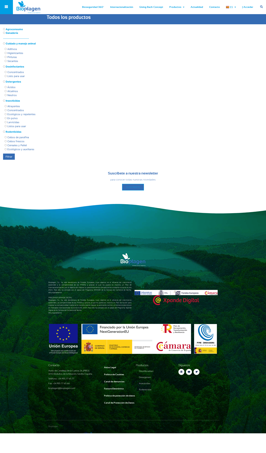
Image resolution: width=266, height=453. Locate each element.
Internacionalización (121, 7)
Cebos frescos (15, 141)
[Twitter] (196, 372)
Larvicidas (13, 122)
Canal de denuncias (114, 381)
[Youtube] (189, 372)
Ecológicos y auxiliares (20, 149)
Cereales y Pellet (17, 145)
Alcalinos (12, 91)
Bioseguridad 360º (93, 7)
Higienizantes (15, 53)
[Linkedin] (181, 372)
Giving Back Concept (151, 7)
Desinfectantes (14, 66)
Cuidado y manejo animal (20, 43)
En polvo (12, 118)
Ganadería (11, 33)
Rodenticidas (13, 132)
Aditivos (12, 49)
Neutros (12, 95)
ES (231, 7)
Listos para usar (16, 126)
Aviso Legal (110, 367)
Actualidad (197, 7)
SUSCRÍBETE (133, 187)
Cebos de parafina (18, 137)
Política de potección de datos (119, 395)
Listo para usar (16, 76)
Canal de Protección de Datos (119, 403)
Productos (175, 7)
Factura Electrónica (114, 388)
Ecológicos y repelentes (21, 114)
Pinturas (12, 57)
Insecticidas (12, 100)
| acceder (247, 7)
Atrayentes (13, 106)
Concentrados (15, 72)
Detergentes (13, 81)
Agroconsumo (14, 29)
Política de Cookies (114, 374)
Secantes (12, 61)
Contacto (214, 7)
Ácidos (11, 87)
